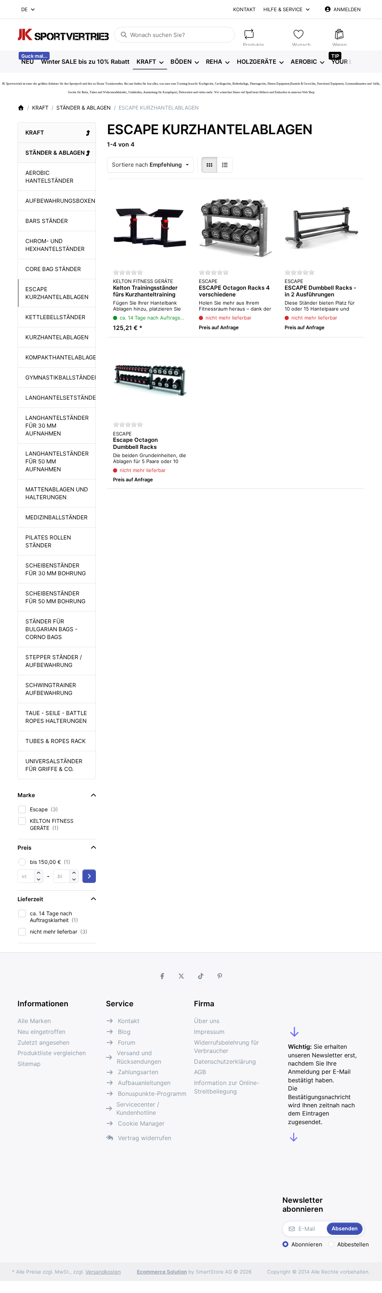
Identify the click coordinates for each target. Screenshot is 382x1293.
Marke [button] (26, 795)
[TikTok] (200, 976)
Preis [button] (24, 847)
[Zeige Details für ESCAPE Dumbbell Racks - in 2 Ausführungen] (321, 228)
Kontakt (244, 9)
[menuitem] (27, 61)
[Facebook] (162, 976)
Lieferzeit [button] (30, 899)
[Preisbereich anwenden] (89, 876)
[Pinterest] (220, 976)
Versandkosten (103, 1272)
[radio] (209, 165)
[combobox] (29, 9)
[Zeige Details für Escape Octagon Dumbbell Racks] (150, 380)
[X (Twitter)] (181, 976)
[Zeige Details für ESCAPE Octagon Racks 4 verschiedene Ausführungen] (236, 228)
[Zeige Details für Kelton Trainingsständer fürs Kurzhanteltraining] (150, 228)
